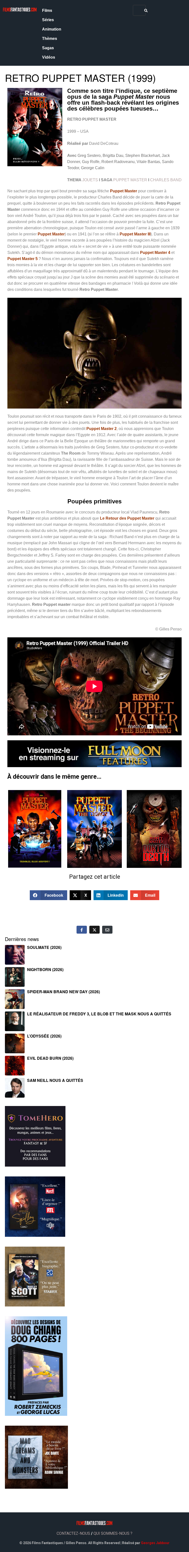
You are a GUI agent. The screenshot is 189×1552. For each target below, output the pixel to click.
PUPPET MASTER (130, 180)
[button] (48, 895)
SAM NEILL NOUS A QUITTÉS (55, 1080)
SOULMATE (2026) (44, 947)
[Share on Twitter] (94, 930)
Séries (48, 20)
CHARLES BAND (166, 180)
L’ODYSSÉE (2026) (44, 1036)
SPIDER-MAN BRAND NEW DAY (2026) (63, 991)
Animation (51, 29)
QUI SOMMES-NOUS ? (113, 1533)
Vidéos (48, 57)
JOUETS (90, 180)
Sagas (48, 48)
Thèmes (49, 38)
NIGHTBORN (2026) (45, 969)
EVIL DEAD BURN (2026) (50, 1058)
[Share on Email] (107, 930)
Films (47, 10)
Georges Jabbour (155, 1543)
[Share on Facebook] (82, 930)
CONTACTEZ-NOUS (73, 1533)
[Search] (146, 10)
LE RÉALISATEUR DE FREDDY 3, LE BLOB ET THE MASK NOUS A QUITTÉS (99, 1014)
